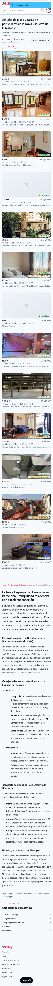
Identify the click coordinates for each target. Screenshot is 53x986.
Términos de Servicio (11, 964)
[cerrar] (47, 5)
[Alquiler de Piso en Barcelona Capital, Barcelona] (26, 507)
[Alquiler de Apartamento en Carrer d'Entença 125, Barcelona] (26, 144)
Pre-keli (5, 952)
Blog (4, 956)
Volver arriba (7, 894)
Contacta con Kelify (10, 960)
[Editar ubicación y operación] (42, 10)
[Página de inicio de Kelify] (7, 4)
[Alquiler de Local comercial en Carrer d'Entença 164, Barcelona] (26, 547)
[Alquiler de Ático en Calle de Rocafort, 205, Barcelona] (26, 466)
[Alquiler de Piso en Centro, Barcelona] (26, 305)
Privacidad (6, 968)
